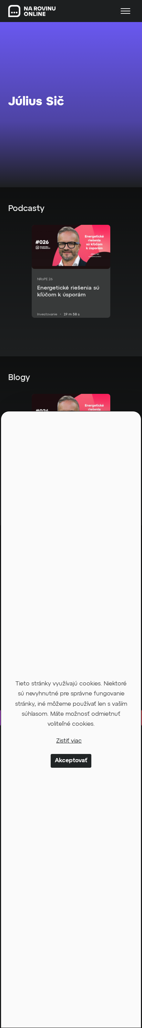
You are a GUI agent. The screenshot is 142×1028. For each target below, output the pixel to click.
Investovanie (47, 314)
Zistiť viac (69, 741)
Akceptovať (71, 761)
